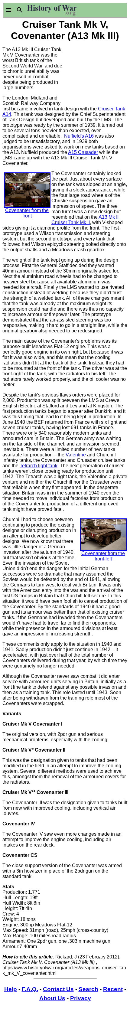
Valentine (76, 454)
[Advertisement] (96, 72)
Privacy (80, 998)
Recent (113, 989)
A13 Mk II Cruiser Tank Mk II (85, 219)
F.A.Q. (30, 989)
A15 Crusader (83, 152)
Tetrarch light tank (38, 465)
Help (10, 989)
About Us (52, 998)
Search (88, 989)
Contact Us (58, 989)
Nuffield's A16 (79, 136)
